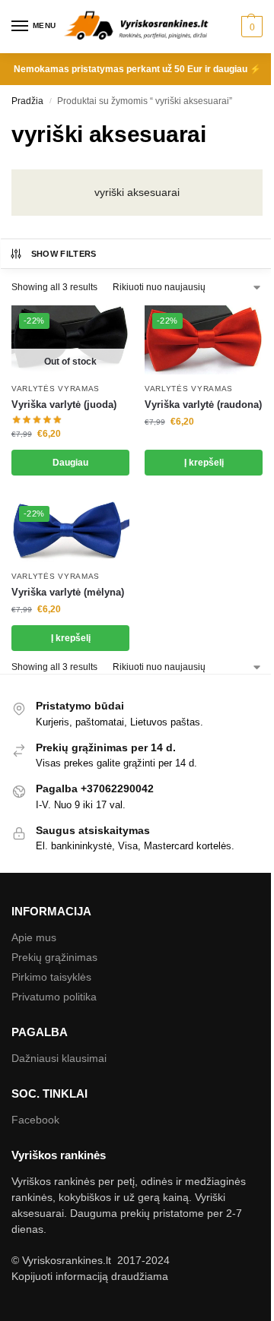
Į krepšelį (204, 462)
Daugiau (70, 462)
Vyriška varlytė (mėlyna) (67, 592)
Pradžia (27, 101)
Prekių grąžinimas (54, 957)
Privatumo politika (54, 997)
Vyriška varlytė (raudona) (203, 404)
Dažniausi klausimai (59, 1058)
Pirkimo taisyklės (51, 977)
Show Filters (64, 253)
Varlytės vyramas (55, 388)
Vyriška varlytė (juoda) (63, 404)
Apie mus (33, 937)
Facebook (35, 1120)
